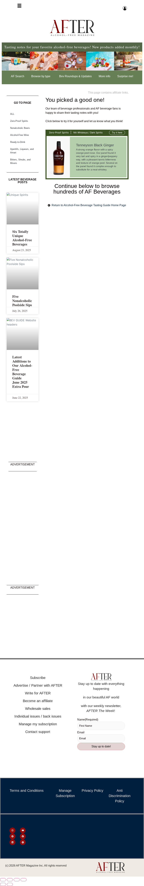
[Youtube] (23, 831)
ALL (12, 114)
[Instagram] (12, 831)
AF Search (17, 76)
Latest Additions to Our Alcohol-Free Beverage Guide (22, 367)
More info (104, 76)
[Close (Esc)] (24, 879)
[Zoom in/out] (3, 879)
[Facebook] (23, 836)
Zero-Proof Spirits (19, 121)
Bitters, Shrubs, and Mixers (20, 161)
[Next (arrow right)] (10, 884)
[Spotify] (23, 842)
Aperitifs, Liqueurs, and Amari (22, 151)
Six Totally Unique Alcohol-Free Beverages (22, 238)
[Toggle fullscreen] (10, 879)
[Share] (17, 879)
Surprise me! (125, 76)
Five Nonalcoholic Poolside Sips (22, 300)
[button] (19, 6)
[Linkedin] (12, 842)
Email (80, 732)
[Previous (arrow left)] (3, 884)
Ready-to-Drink (17, 142)
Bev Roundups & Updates (75, 76)
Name (87, 719)
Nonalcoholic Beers (20, 128)
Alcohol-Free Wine (19, 135)
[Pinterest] (12, 836)
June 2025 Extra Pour (20, 384)
